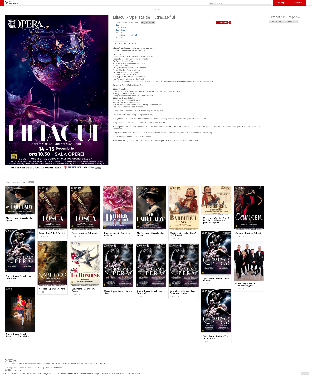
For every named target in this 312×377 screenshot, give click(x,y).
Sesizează (133, 35)
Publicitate (157, 9)
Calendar (288, 22)
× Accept (305, 374)
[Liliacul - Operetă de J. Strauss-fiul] (56, 92)
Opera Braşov (121, 27)
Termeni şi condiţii (11, 368)
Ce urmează (276, 22)
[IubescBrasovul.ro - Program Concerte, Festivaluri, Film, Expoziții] (2, 3)
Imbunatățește (121, 35)
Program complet (147, 22)
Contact (23, 368)
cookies (72, 373)
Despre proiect (33, 368)
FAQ (42, 368)
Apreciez (223, 22)
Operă (118, 25)
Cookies (49, 368)
